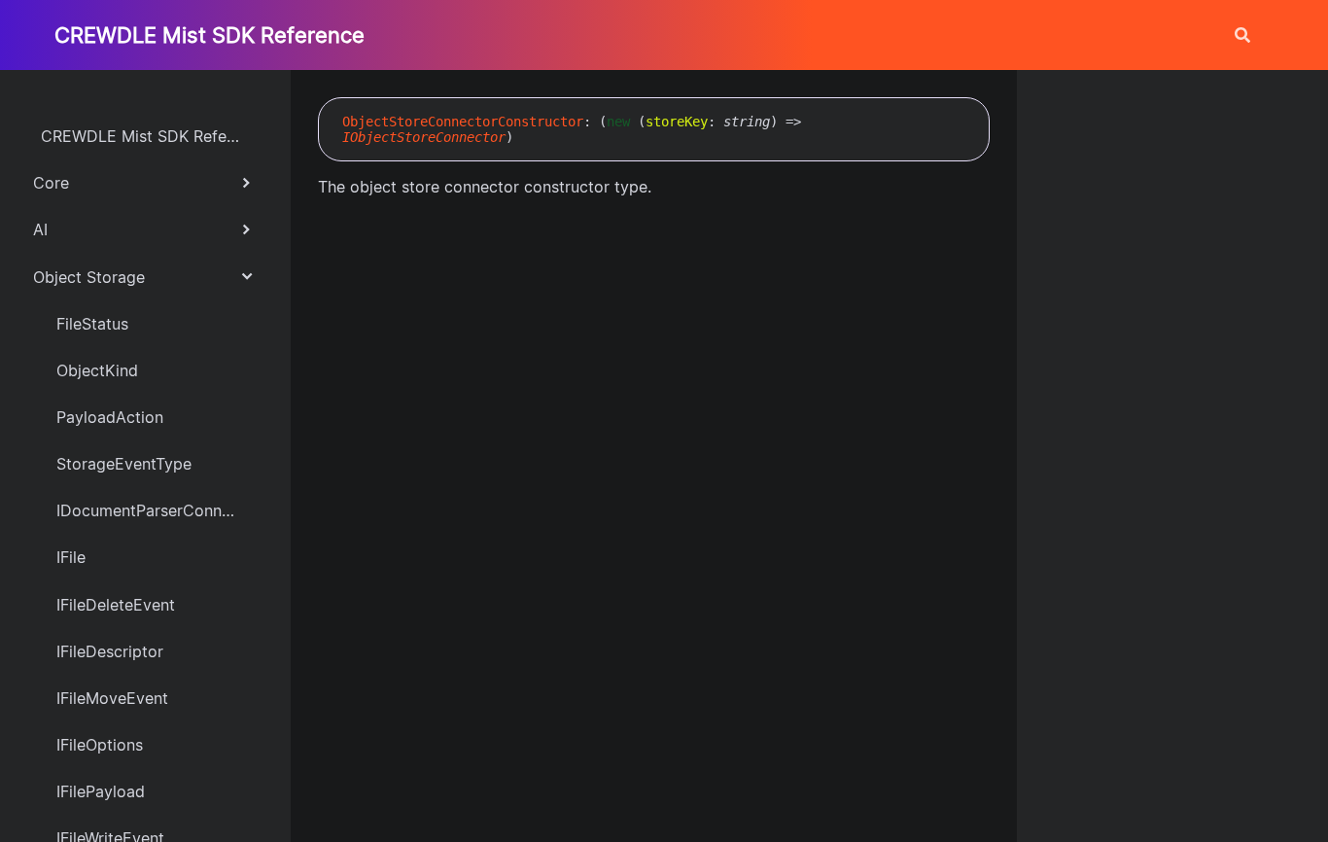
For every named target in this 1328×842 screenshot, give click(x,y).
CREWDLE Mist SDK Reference (209, 35)
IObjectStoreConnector (424, 137)
